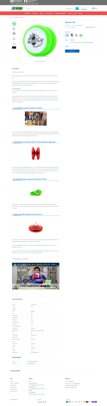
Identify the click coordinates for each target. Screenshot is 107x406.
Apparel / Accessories (60, 13)
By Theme (35, 13)
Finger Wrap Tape (30, 363)
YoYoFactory (68, 25)
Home (11, 17)
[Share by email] (94, 27)
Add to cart (72, 51)
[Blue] (67, 35)
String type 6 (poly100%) (32, 361)
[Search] (77, 8)
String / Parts (49, 13)
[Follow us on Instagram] (43, 402)
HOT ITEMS (27, 13)
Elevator (35, 172)
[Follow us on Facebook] (38, 402)
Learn (69, 13)
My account (84, 9)
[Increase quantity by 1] (77, 46)
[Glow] (72, 35)
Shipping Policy (13, 389)
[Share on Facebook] (87, 27)
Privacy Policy (13, 385)
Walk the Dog (28, 172)
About (75, 13)
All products (16, 17)
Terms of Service (13, 391)
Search (11, 381)
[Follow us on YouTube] (46, 402)
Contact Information (14, 383)
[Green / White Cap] (81, 35)
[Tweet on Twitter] (92, 27)
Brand (41, 13)
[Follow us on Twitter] (41, 402)
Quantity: (67, 46)
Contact (80, 13)
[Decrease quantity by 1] (71, 46)
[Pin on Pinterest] (89, 27)
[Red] (76, 35)
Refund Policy (13, 387)
